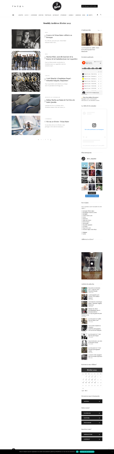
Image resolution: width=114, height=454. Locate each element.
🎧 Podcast (56, 15)
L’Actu (26, 15)
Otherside (63, 15)
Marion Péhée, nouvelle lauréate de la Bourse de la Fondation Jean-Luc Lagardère (61, 58)
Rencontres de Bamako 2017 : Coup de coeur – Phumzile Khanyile (94, 289)
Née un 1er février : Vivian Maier (57, 122)
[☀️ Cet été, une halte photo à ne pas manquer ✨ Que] (99, 165)
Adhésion (78, 15)
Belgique (85, 232)
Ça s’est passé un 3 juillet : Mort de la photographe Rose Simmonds (90, 49)
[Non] (112, 451)
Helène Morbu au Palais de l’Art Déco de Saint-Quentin (60, 101)
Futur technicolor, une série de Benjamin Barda (95, 341)
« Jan (82, 390)
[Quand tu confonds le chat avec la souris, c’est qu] (92, 165)
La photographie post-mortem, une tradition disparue (94, 296)
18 (94, 382)
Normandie (85, 223)
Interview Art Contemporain (52, 97)
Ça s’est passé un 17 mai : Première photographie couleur (94, 349)
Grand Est (85, 218)
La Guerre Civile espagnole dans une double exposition (95, 355)
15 (85, 382)
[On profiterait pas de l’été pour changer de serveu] (84, 165)
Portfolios (48, 15)
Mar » (86, 390)
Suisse (84, 234)
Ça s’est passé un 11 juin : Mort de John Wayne (94, 334)
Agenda (71, 15)
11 (94, 379)
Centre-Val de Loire (87, 215)
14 (83, 382)
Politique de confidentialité (87, 451)
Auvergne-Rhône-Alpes (88, 211)
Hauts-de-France (87, 220)
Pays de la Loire (87, 228)
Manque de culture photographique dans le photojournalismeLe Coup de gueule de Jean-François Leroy (91, 312)
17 (91, 382)
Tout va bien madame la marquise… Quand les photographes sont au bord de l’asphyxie (94, 328)
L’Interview (34, 15)
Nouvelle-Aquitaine (87, 225)
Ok (77, 451)
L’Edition (40, 15)
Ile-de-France (86, 221)
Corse (84, 217)
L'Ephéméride (48, 118)
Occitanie (85, 226)
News (46, 32)
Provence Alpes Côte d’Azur (90, 229)
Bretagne (85, 214)
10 (91, 379)
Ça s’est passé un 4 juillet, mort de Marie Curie (94, 319)
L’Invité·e (20, 15)
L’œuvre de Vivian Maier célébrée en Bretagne (59, 36)
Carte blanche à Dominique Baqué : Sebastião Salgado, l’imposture (58, 79)
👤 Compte (89, 15)
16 (88, 382)
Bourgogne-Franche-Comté (90, 212)
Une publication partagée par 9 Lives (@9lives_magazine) (97, 145)
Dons (83, 15)
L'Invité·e (47, 75)
